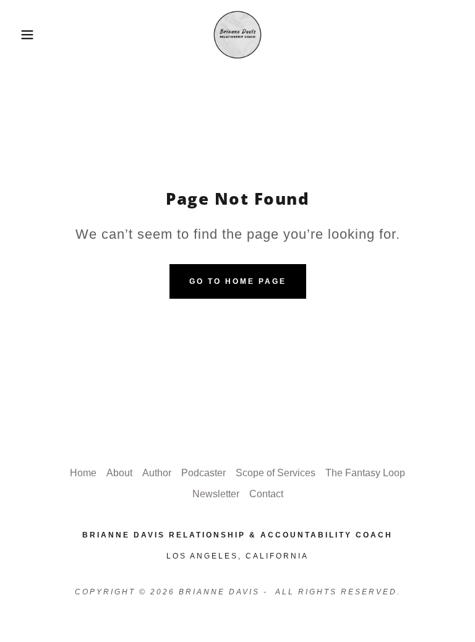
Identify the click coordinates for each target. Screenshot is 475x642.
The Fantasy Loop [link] (365, 473)
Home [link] (83, 473)
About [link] (119, 473)
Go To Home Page (237, 281)
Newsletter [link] (215, 494)
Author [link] (156, 473)
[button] (24, 34)
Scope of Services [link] (275, 473)
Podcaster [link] (203, 473)
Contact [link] (266, 494)
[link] (237, 34)
